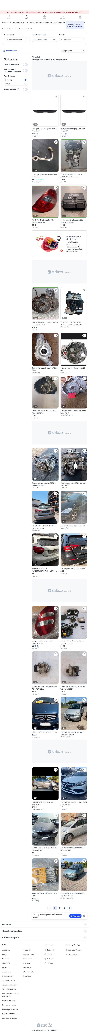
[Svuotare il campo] (27, 39)
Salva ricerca (11, 50)
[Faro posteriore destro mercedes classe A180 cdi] (45, 628)
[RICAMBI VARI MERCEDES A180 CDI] (45, 717)
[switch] (25, 64)
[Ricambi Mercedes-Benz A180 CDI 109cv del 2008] (45, 834)
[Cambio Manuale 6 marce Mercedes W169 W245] (73, 397)
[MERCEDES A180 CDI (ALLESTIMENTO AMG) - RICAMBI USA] (45, 555)
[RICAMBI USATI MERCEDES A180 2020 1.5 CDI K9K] (45, 511)
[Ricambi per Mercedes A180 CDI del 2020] (73, 555)
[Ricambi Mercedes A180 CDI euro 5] (73, 510)
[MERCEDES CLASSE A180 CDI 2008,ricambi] (45, 789)
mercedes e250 (18, 23)
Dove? (61, 35)
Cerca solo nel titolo (11, 65)
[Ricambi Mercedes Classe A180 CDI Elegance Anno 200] (73, 717)
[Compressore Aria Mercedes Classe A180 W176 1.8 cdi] (45, 673)
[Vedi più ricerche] (85, 22)
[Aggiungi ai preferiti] (56, 96)
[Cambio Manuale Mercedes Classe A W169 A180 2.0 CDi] (45, 309)
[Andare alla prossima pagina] (69, 908)
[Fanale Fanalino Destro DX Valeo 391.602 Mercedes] (45, 207)
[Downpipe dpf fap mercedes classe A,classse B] (45, 161)
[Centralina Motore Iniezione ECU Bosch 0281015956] (73, 207)
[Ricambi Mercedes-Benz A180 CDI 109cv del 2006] (73, 834)
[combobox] (17, 39)
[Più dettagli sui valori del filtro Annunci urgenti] (18, 89)
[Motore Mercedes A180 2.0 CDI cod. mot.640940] (73, 468)
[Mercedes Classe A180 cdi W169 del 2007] (45, 880)
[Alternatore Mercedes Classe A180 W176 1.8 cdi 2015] (73, 673)
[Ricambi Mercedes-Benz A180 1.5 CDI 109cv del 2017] (73, 789)
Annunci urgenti (10, 89)
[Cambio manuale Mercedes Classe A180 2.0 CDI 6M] (45, 397)
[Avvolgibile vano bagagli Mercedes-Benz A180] (45, 115)
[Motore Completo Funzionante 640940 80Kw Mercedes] (73, 161)
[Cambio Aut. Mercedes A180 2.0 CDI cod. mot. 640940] (45, 468)
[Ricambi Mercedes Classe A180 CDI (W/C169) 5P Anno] (73, 880)
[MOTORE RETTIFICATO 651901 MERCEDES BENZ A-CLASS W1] (73, 309)
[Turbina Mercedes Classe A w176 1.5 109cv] (45, 353)
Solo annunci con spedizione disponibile (12, 70)
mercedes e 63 (50, 23)
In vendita (8, 80)
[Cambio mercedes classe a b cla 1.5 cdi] (73, 353)
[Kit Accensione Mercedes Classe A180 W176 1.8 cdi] (73, 628)
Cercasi (7, 84)
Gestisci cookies (8, 976)
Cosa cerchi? (9, 35)
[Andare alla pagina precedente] (49, 908)
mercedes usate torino (35, 23)
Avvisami (76, 916)
